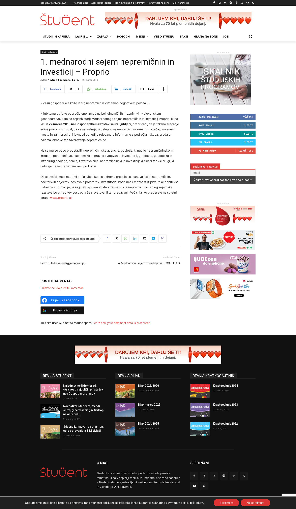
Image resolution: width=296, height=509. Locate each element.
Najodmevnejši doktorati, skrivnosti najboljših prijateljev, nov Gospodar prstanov (83, 389)
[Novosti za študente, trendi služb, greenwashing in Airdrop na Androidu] (50, 411)
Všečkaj (248, 116)
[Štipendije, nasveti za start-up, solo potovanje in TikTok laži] (50, 432)
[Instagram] (219, 3)
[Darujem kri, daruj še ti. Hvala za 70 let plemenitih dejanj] (180, 21)
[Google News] (253, 3)
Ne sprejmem (255, 502)
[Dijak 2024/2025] (125, 429)
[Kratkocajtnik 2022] (200, 429)
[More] (163, 89)
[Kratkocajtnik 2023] (200, 410)
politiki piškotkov (192, 502)
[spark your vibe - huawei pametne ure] (222, 301)
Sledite (248, 125)
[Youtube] (247, 3)
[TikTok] (236, 3)
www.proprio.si (61, 198)
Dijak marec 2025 (149, 404)
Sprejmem (226, 502)
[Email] (144, 239)
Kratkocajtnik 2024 (225, 385)
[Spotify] (231, 3)
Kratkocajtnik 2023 (225, 404)
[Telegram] (153, 239)
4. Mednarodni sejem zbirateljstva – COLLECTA (149, 263)
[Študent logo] (72, 19)
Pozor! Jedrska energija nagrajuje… (63, 263)
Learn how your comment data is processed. (122, 323)
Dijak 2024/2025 (148, 423)
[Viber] (162, 239)
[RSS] (225, 3)
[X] (242, 3)
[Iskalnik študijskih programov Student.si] (220, 104)
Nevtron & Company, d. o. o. (63, 79)
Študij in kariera (49, 51)
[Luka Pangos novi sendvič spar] (222, 252)
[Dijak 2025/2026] (125, 391)
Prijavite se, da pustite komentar (61, 288)
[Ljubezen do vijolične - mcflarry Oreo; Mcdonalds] (223, 276)
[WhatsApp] (125, 239)
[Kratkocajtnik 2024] (200, 391)
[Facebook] (214, 3)
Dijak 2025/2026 (148, 385)
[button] (251, 36)
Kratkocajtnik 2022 (225, 423)
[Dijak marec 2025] (125, 410)
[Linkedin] (135, 239)
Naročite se (245, 150)
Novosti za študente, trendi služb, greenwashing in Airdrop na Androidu (83, 410)
